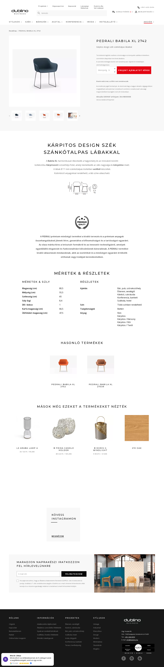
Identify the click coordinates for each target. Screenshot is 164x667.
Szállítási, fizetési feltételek (47, 635)
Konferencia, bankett (73, 642)
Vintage (96, 624)
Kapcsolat (72, 6)
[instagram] (132, 658)
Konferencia (74, 22)
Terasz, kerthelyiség (73, 645)
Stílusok (15, 22)
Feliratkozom (74, 574)
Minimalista (97, 642)
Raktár (11, 635)
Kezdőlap (13, 31)
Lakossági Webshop (85, 7)
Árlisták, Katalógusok (45, 638)
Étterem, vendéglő (72, 624)
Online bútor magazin (17, 638)
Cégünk (12, 624)
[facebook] (123, 658)
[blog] (140, 658)
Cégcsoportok (58, 6)
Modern (96, 638)
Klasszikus (97, 631)
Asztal (56, 22)
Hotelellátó (107, 22)
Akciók (148, 22)
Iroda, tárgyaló (70, 638)
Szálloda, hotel (71, 635)
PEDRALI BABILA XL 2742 (30, 31)
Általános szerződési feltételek (49, 628)
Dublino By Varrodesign (99, 7)
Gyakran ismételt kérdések (47, 631)
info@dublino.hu (132, 640)
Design (96, 635)
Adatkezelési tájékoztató (46, 624)
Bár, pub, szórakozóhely (74, 631)
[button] (53, 653)
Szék (28, 22)
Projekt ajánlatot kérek (134, 70)
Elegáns (96, 649)
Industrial (97, 628)
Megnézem (58, 536)
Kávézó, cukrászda (72, 628)
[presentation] (9, 115)
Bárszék (41, 22)
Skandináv (97, 645)
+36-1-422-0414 (130, 637)
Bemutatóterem (15, 631)
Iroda (91, 22)
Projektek (42, 6)
